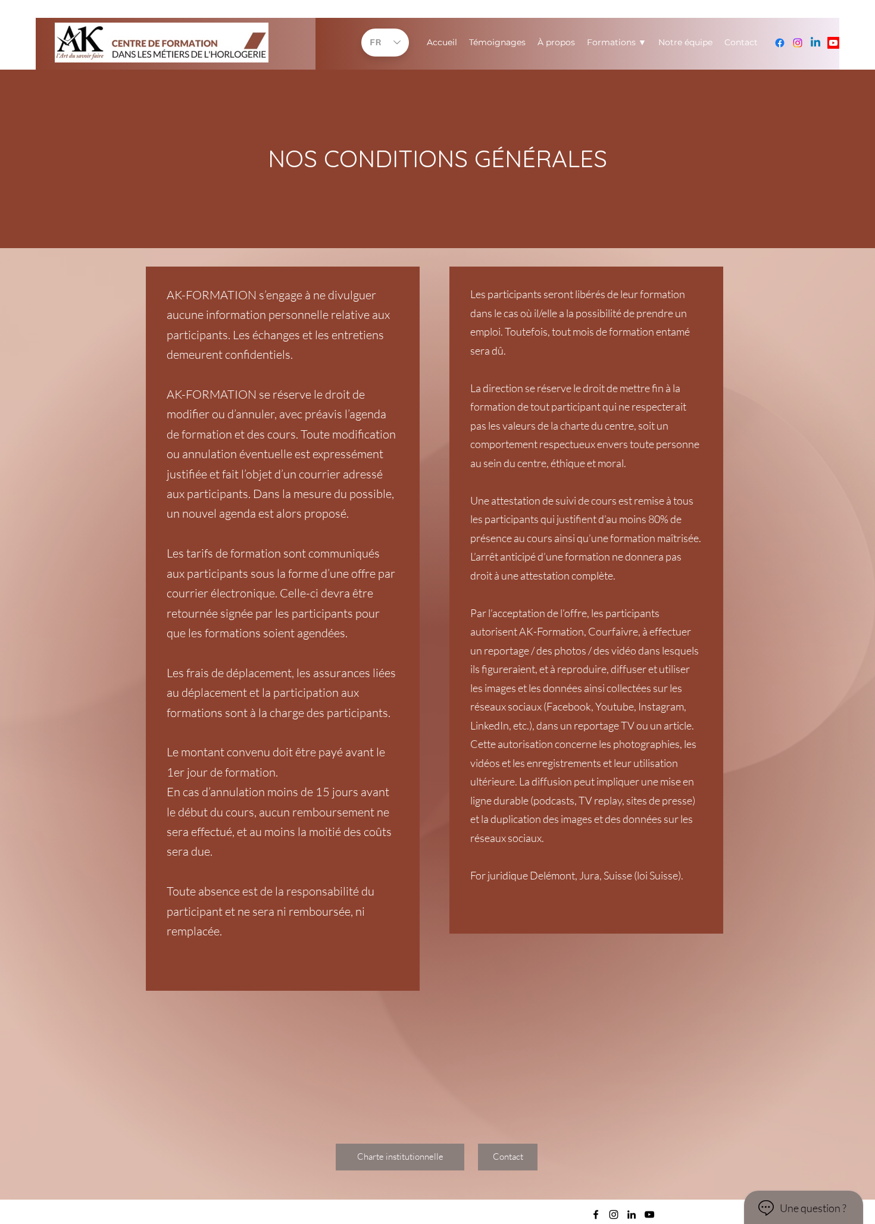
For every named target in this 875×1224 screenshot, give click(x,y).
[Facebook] (780, 43)
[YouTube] (833, 43)
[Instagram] (798, 43)
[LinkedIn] (815, 43)
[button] (508, 1157)
